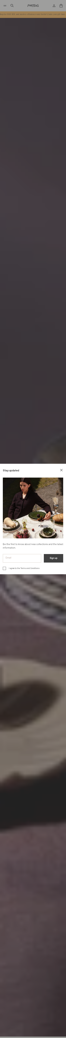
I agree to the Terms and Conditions (24, 568)
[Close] (61, 470)
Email (8, 557)
